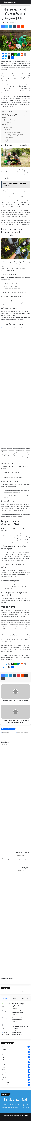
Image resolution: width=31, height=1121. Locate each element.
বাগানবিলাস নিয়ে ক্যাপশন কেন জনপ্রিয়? (9, 114)
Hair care (4, 1077)
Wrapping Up (5, 141)
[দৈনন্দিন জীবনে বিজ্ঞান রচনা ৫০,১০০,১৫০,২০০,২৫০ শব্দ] (6, 1035)
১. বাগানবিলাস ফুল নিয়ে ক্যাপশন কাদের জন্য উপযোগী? (12, 132)
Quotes (4, 1049)
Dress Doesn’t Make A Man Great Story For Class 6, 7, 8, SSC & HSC (20, 1026)
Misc (3, 1046)
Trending (4, 1079)
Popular (14, 998)
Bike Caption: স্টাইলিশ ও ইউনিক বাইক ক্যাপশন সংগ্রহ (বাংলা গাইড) (20, 1018)
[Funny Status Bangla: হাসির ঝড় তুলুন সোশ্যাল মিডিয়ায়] (23, 862)
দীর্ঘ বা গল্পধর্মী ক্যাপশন (7, 129)
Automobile (5, 1072)
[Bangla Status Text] (10, 2)
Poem (3, 1064)
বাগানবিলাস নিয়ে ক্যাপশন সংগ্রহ (8, 124)
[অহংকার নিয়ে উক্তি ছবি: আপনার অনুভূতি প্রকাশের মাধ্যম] (8, 917)
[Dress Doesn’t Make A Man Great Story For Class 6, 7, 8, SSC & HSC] (6, 1027)
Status (3, 1054)
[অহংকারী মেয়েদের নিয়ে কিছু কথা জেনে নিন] (23, 791)
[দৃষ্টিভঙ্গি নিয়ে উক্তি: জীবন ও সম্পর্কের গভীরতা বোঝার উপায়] (8, 736)
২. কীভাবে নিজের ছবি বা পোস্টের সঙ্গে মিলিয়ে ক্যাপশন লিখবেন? (13, 134)
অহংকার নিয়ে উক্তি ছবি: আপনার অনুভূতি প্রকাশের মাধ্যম (7, 979)
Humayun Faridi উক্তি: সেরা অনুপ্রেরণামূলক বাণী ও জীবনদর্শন (18, 1011)
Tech (3, 1074)
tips (3, 1059)
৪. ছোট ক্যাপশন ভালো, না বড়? (8, 137)
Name (3, 1069)
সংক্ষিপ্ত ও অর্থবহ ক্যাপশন (8, 119)
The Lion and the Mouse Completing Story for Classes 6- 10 (20, 1005)
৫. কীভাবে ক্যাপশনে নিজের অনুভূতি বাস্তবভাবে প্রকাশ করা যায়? (14, 139)
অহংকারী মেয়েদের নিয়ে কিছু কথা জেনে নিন (22, 853)
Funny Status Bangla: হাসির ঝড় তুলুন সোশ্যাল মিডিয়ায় (22, 868)
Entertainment (5, 1082)
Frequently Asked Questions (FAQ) (11, 131)
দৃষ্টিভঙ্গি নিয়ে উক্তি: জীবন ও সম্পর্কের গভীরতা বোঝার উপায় (7, 741)
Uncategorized (6, 1085)
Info (3, 1052)
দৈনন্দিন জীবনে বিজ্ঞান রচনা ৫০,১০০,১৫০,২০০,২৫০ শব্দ (17, 1033)
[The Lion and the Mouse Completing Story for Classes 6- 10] (6, 1005)
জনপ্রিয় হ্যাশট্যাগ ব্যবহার (8, 122)
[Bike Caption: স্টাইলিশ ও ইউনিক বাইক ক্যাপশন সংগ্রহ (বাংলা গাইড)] (6, 1020)
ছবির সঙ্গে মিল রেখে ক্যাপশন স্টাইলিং (9, 120)
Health (3, 1067)
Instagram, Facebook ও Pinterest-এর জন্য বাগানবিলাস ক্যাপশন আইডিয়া (14, 116)
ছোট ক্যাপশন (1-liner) (8, 126)
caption (4, 1057)
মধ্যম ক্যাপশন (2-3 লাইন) (8, 127)
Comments (25, 998)
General (4, 1062)
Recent (5, 998)
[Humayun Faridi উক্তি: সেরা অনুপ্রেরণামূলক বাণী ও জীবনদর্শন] (6, 1013)
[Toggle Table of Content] (26, 112)
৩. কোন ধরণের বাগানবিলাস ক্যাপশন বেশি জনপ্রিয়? (11, 135)
